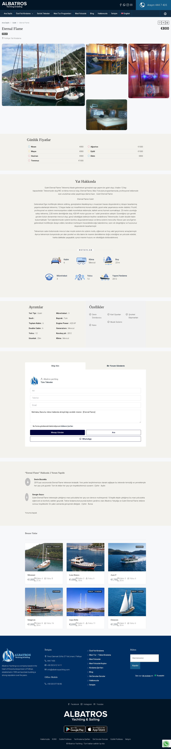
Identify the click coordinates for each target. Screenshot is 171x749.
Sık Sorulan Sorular (97, 676)
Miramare (31, 575)
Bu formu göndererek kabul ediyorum (53, 426)
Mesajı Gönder (57, 432)
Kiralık (5, 34)
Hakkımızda (102, 14)
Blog (92, 14)
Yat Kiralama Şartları (82, 739)
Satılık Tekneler (43, 14)
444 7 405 (161, 5)
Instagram (87, 704)
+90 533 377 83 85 (54, 684)
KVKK (54, 739)
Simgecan (31, 620)
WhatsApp (87, 439)
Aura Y (114, 575)
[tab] (55, 365)
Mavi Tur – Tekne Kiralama (100, 655)
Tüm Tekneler (47, 382)
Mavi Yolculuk (80, 14)
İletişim (114, 14)
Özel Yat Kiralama (23, 14)
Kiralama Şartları (96, 668)
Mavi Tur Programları (62, 14)
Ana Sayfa (8, 14)
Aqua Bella (73, 620)
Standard (56, 547)
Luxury (140, 591)
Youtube (99, 704)
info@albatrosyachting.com (58, 670)
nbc (103, 744)
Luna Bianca (74, 575)
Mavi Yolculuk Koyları (98, 663)
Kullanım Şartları (67, 426)
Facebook (75, 704)
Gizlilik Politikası (65, 739)
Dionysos (114, 620)
